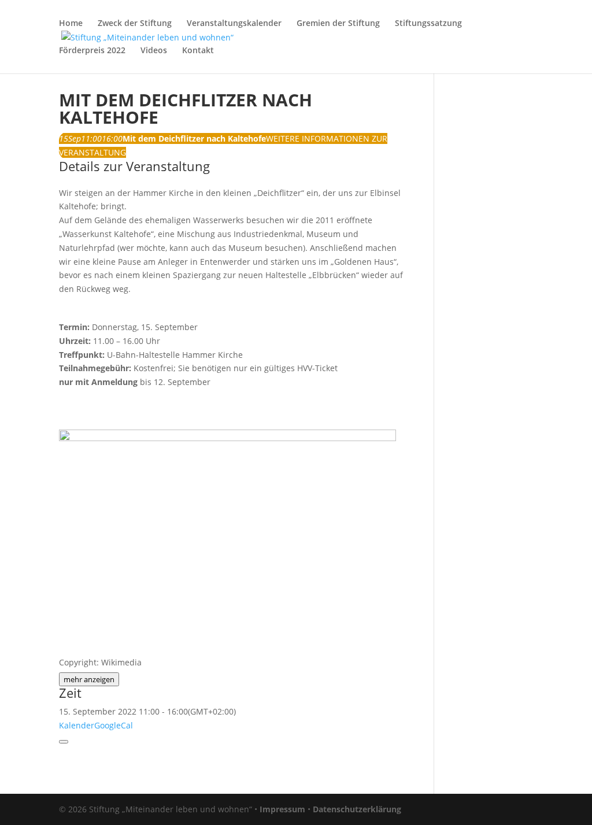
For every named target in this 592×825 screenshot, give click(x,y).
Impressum (282, 809)
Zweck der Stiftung (135, 23)
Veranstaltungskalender (234, 23)
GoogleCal (113, 725)
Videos (153, 51)
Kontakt (198, 51)
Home (71, 23)
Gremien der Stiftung (338, 23)
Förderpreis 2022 (92, 51)
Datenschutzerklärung (357, 809)
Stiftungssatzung (428, 23)
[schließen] (63, 741)
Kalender (76, 725)
